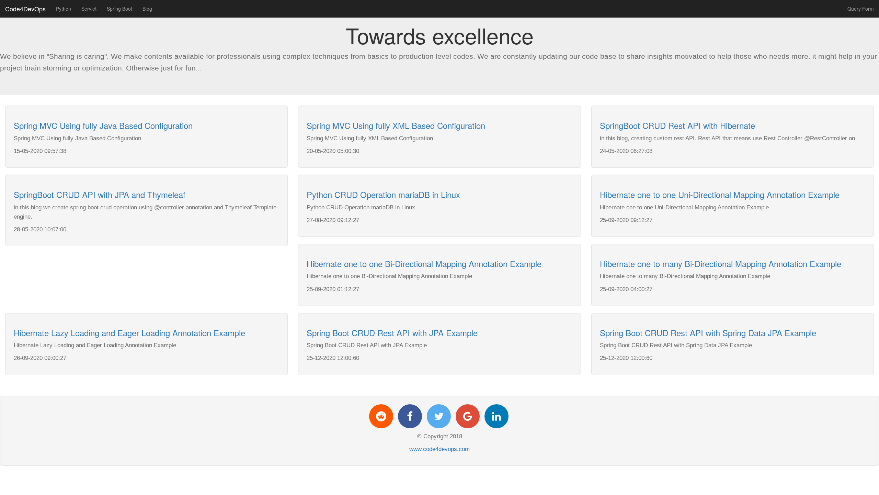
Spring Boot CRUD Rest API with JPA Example (392, 333)
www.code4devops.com (439, 449)
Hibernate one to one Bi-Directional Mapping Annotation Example (424, 263)
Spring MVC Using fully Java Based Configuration (103, 125)
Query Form (860, 8)
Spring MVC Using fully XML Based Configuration (396, 125)
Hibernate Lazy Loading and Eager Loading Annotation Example (129, 333)
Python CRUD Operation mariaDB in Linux (383, 194)
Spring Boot (119, 8)
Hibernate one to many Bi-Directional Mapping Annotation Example (720, 263)
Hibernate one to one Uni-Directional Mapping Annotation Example (720, 194)
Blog (147, 8)
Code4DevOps (25, 8)
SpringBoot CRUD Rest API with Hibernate (677, 125)
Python (63, 8)
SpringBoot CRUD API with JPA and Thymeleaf (99, 194)
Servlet (88, 8)
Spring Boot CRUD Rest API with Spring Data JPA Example (708, 333)
